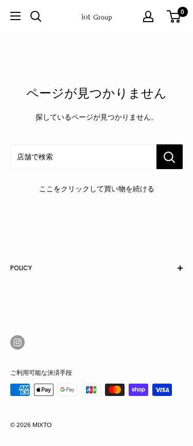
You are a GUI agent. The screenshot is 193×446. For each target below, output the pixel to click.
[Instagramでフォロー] (17, 342)
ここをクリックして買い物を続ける (96, 189)
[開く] (36, 16)
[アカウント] (148, 16)
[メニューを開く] (15, 16)
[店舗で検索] (169, 156)
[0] (174, 16)
